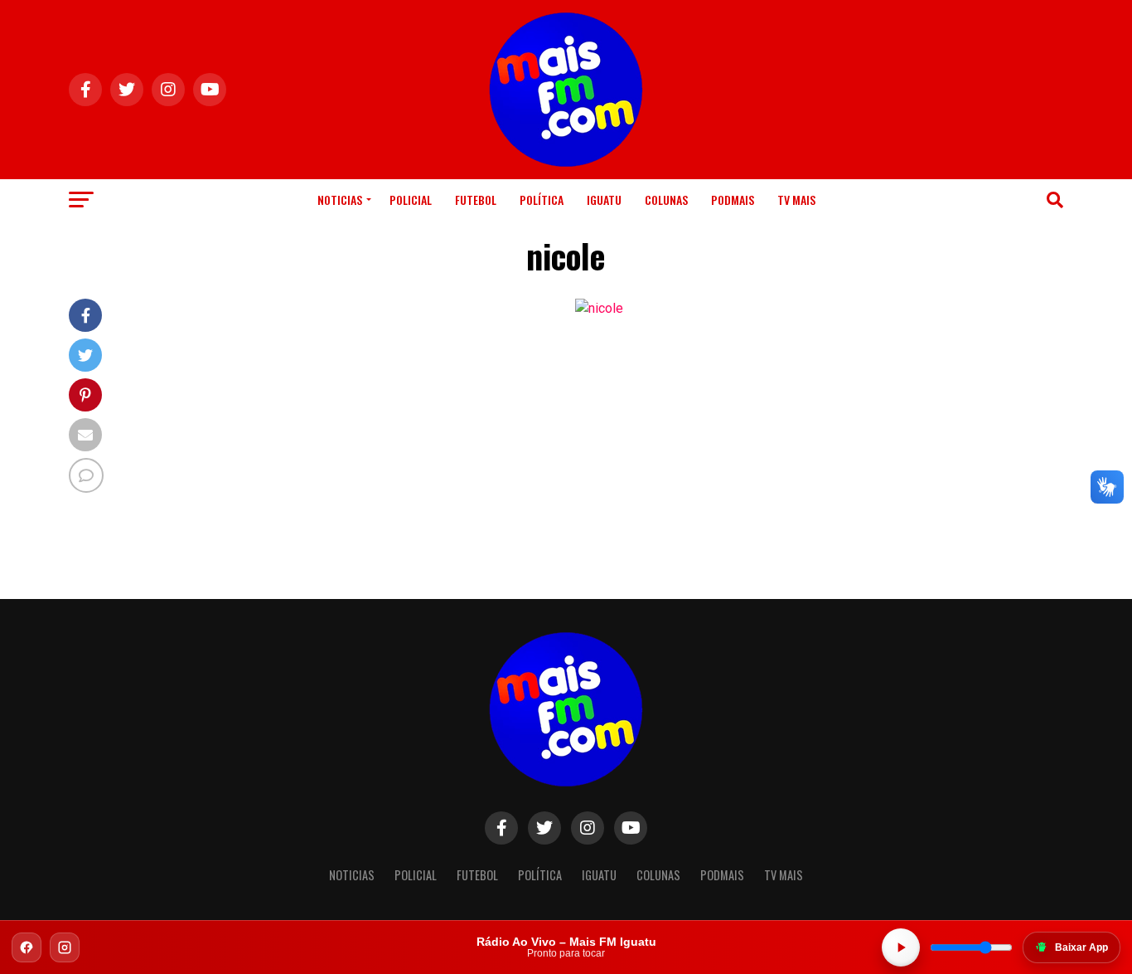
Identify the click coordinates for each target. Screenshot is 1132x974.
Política (542, 199)
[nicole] (599, 308)
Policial (410, 199)
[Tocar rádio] (901, 947)
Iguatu (604, 199)
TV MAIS (796, 199)
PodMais (732, 199)
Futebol (475, 199)
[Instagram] (65, 947)
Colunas (666, 199)
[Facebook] (26, 947)
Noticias (339, 199)
